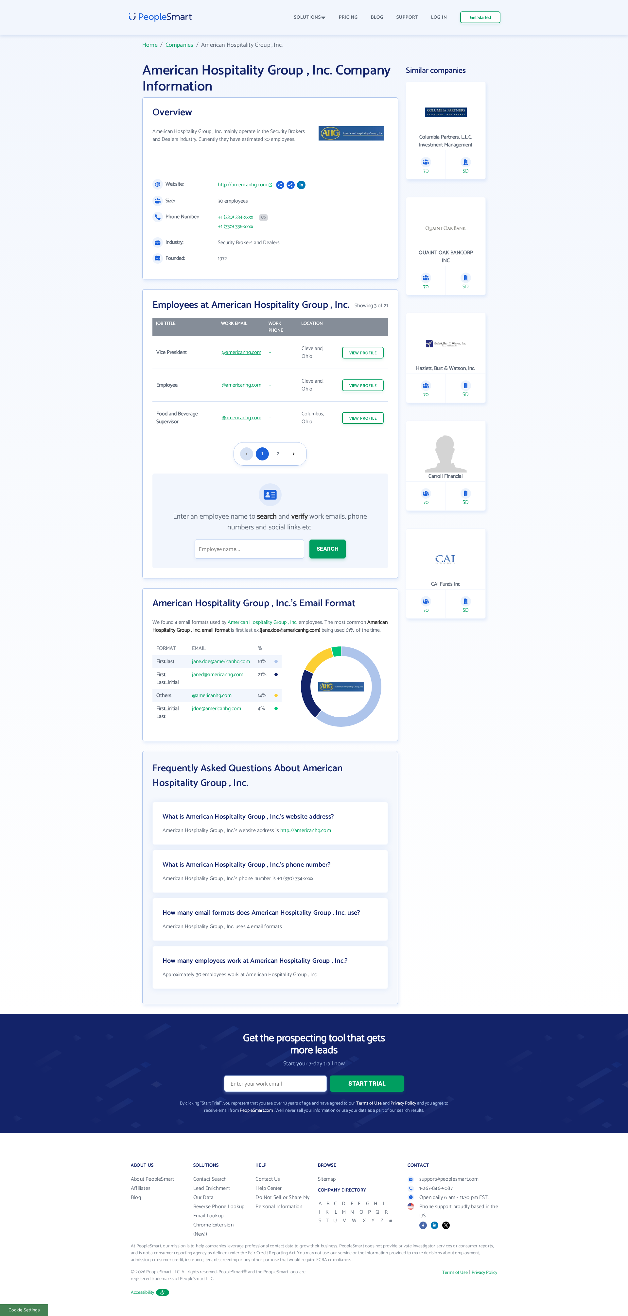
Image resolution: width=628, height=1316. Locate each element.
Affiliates (140, 1188)
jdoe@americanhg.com (216, 708)
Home (150, 45)
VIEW (363, 353)
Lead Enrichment (211, 1188)
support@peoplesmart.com (449, 1179)
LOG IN (439, 17)
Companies (180, 45)
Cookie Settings (24, 1310)
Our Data (203, 1197)
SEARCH (328, 548)
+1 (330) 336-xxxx (235, 227)
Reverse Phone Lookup (219, 1206)
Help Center (268, 1188)
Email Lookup (208, 1215)
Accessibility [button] (142, 1292)
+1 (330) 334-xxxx (235, 217)
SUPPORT (407, 17)
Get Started (480, 18)
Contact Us (267, 1179)
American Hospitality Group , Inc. (262, 622)
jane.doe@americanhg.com (221, 661)
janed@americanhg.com (217, 674)
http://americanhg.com (242, 185)
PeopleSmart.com (256, 1110)
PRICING (348, 17)
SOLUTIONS (307, 17)
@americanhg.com (241, 352)
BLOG (377, 17)
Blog (136, 1197)
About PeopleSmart (152, 1179)
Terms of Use (369, 1103)
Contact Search (210, 1179)
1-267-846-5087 (436, 1188)
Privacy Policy (403, 1103)
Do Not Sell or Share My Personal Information (282, 1202)
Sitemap (327, 1179)
